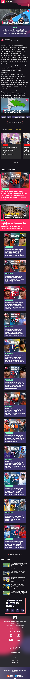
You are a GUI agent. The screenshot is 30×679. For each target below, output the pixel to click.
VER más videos (15, 554)
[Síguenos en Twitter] (16, 648)
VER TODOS (15, 162)
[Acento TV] (3, 1)
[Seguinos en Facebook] (7, 610)
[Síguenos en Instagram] (19, 648)
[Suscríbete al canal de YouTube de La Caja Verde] (19, 640)
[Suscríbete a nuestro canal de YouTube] (22, 610)
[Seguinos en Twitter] (12, 610)
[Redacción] (2, 41)
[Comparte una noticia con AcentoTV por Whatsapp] (10, 648)
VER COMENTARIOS (15, 122)
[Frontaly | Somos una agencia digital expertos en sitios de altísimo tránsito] (10, 676)
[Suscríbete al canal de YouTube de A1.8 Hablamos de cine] (18, 635)
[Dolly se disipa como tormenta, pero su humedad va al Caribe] (15, 573)
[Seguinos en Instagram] (17, 610)
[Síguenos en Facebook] (13, 648)
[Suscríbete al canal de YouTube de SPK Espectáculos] (11, 640)
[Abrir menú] (28, 1)
